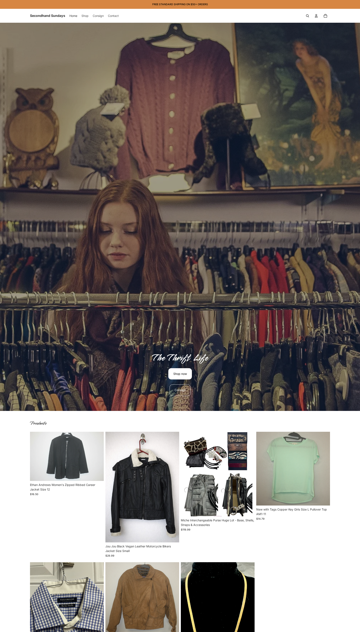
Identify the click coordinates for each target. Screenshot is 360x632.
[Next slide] (173, 487)
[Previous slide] (111, 487)
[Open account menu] (316, 15)
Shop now (180, 373)
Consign (180, 390)
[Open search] (307, 15)
